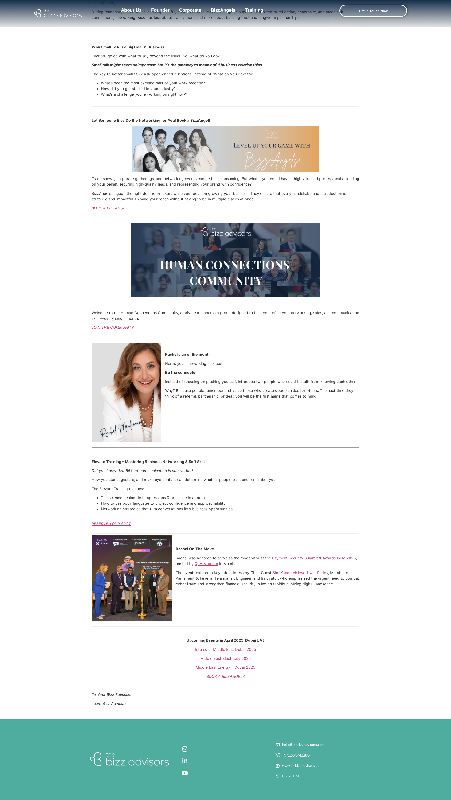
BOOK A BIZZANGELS (225, 676)
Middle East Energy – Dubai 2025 (225, 667)
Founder (160, 10)
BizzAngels (223, 10)
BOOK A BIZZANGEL (110, 208)
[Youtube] (184, 774)
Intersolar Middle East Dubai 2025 (225, 649)
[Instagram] (184, 751)
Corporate (190, 10)
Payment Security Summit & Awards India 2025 (314, 558)
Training (254, 10)
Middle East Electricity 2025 (225, 658)
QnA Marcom (206, 563)
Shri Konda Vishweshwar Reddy (300, 572)
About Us (131, 10)
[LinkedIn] (184, 762)
